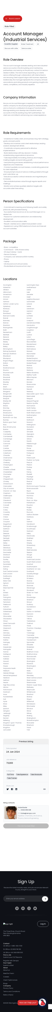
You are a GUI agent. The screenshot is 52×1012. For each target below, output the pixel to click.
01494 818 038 (26, 810)
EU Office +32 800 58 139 (12, 949)
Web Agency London (16, 1003)
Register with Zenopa (11, 961)
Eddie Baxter (22, 807)
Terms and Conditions (11, 991)
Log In (43, 923)
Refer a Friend (8, 995)
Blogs (5, 983)
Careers (6, 977)
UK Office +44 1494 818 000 (13, 952)
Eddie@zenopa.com (28, 813)
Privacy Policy (8, 988)
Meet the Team (8, 973)
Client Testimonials (10, 980)
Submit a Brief (8, 965)
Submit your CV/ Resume (12, 957)
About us (6, 970)
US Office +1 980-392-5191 (12, 946)
